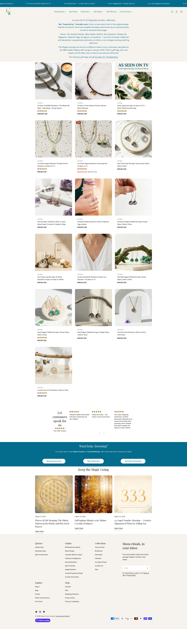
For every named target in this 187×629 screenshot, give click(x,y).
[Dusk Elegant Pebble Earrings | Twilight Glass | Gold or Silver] (93, 307)
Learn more (39, 531)
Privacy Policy (70, 598)
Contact (68, 587)
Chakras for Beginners (73, 558)
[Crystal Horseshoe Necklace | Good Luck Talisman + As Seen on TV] (93, 252)
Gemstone (98, 555)
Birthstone (98, 551)
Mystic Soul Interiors (42, 598)
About (37, 587)
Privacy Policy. (131, 575)
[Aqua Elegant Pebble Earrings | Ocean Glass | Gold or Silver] (53, 307)
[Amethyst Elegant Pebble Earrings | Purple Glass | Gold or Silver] (133, 197)
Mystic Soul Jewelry (48, 616)
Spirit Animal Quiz (41, 555)
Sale (96, 569)
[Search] (172, 12)
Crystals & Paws (101, 562)
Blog (36, 590)
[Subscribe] (147, 568)
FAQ (66, 590)
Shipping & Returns (72, 594)
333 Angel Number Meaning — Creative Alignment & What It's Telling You (132, 522)
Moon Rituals (69, 551)
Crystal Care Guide (72, 577)
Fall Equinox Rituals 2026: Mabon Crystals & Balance (90, 522)
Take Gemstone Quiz (54, 461)
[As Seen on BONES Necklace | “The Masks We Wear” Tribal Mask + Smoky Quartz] (53, 80)
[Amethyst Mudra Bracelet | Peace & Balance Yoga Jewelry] (93, 197)
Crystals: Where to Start (73, 555)
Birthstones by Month (72, 547)
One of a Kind (99, 547)
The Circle (38, 601)
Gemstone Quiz (40, 551)
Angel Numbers (70, 569)
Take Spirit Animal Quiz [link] (133, 461)
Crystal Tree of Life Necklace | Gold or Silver (52, 390)
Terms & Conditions (72, 601)
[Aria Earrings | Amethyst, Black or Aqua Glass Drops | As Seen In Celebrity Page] (53, 197)
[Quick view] (69, 66)
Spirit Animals (70, 566)
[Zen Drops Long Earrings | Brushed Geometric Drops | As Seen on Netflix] (53, 252)
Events (37, 594)
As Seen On (99, 566)
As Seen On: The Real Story (106, 57)
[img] (59, 428)
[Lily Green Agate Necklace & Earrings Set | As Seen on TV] (93, 138)
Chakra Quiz (39, 547)
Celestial (98, 558)
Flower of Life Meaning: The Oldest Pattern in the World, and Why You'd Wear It (52, 523)
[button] (42, 111)
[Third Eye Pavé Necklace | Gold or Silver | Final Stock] (133, 307)
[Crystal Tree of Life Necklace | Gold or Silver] (53, 365)
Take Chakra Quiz (93, 461)
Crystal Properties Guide (74, 573)
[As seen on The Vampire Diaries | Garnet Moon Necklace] (93, 80)
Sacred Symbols (71, 562)
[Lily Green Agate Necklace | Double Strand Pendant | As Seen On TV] (53, 138)
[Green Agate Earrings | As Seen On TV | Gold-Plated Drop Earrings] (133, 80)
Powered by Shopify (63, 616)
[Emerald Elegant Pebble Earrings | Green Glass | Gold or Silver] (133, 252)
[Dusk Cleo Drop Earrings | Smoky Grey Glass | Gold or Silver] (133, 138)
